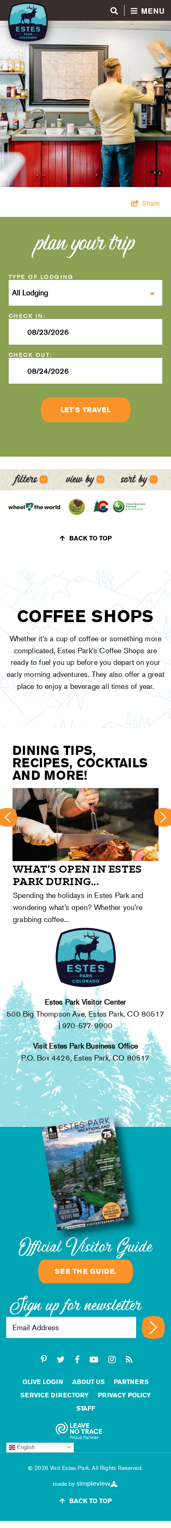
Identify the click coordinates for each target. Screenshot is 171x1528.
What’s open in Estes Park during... (77, 875)
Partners (131, 1381)
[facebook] (77, 1359)
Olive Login (42, 1381)
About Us (88, 1381)
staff (85, 1408)
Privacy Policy (124, 1395)
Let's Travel (86, 410)
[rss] (129, 1359)
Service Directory (54, 1395)
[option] (85, 858)
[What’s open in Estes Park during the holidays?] (85, 824)
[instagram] (112, 1359)
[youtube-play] (94, 1359)
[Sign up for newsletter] (153, 1327)
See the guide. (86, 1271)
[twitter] (61, 1359)
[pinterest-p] (44, 1359)
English (25, 1447)
